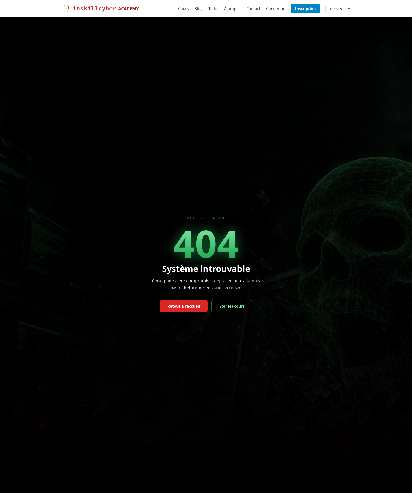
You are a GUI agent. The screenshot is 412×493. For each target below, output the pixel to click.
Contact (253, 8)
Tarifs (213, 8)
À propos (232, 8)
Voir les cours (232, 306)
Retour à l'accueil (183, 306)
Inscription (305, 8)
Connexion (275, 8)
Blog (199, 8)
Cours (183, 8)
